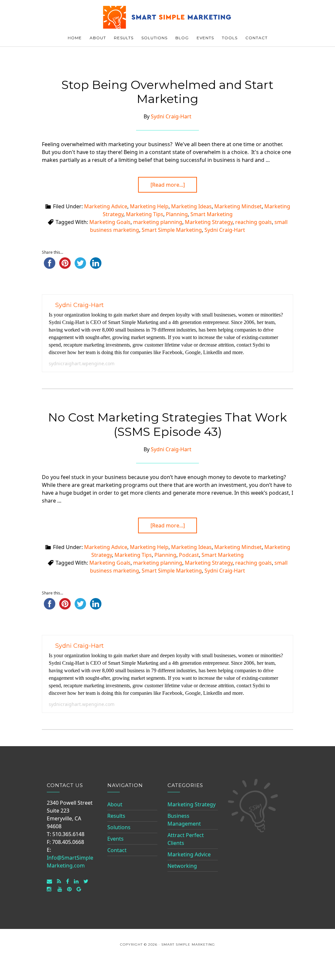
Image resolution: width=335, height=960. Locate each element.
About (114, 804)
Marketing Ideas (191, 206)
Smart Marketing (211, 214)
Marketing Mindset (238, 206)
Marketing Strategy (209, 222)
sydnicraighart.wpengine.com (82, 363)
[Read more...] (167, 184)
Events (115, 838)
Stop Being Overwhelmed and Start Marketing (167, 91)
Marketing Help (149, 206)
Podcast (189, 554)
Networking (182, 865)
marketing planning (157, 222)
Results (116, 815)
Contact (117, 850)
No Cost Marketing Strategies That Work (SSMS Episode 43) (167, 424)
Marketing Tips (144, 214)
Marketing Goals (110, 222)
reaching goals (253, 222)
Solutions (119, 827)
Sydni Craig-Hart (224, 229)
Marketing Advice (105, 206)
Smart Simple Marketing (167, 17)
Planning (177, 214)
